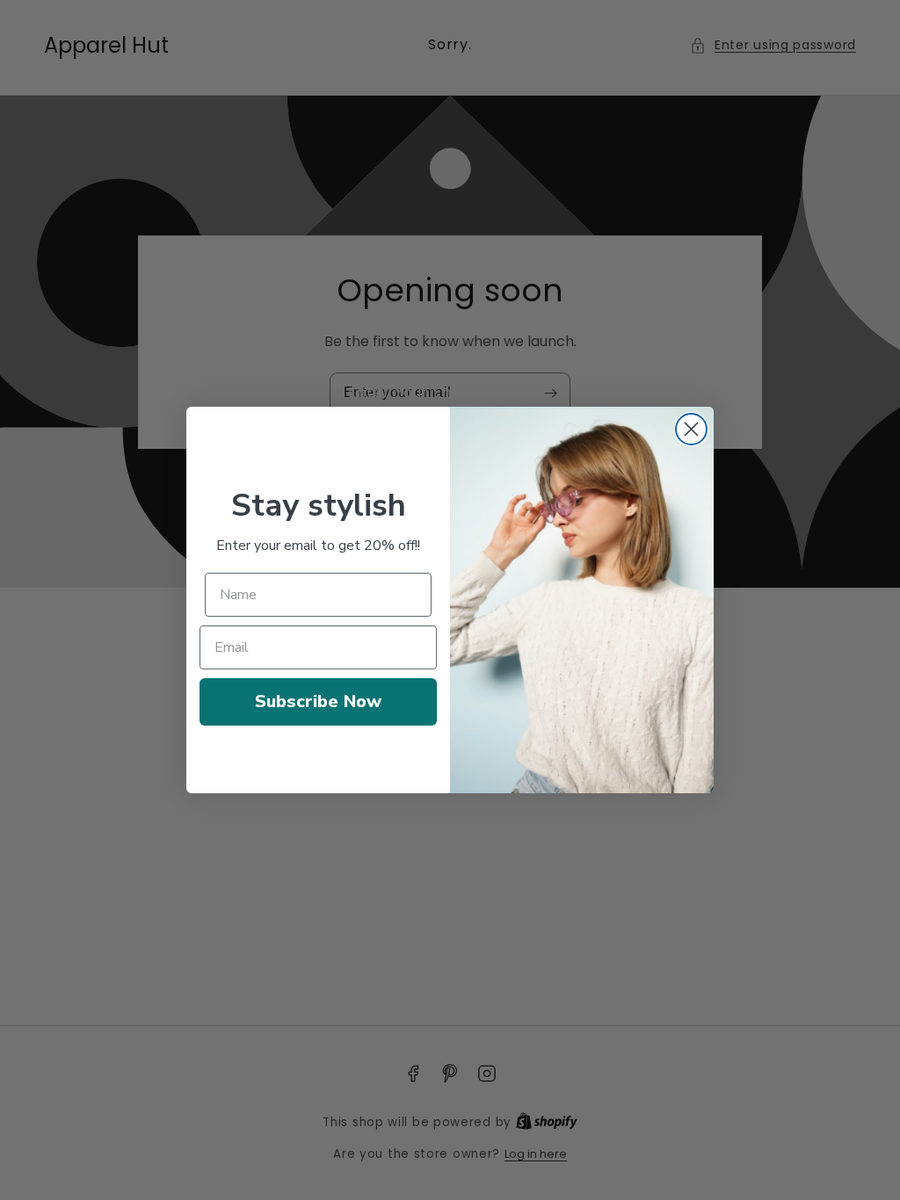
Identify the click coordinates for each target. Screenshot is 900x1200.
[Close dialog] (691, 429)
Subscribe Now (318, 701)
